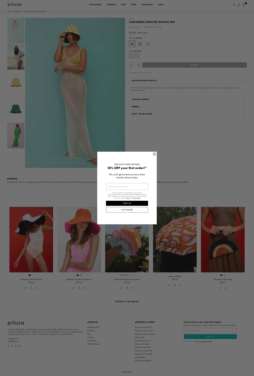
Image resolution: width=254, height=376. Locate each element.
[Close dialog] (154, 154)
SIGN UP (127, 203)
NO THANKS (127, 209)
